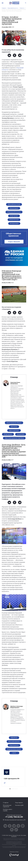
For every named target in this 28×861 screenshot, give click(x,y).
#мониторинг (14, 208)
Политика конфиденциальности (14, 843)
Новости (22, 8)
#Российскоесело (14, 741)
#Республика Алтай (14, 204)
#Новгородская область (14, 422)
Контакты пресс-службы (7, 810)
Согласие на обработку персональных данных (14, 847)
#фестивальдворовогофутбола (14, 438)
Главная (4, 8)
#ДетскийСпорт (14, 430)
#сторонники (14, 223)
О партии (5, 802)
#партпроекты (14, 745)
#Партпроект (8, 434)
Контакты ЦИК (19, 805)
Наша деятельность (13, 8)
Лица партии (19, 802)
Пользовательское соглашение (14, 841)
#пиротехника (14, 219)
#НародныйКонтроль (13, 212)
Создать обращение (14, 241)
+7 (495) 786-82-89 (14, 817)
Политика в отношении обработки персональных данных (14, 845)
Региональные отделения (7, 806)
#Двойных (14, 737)
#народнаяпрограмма (14, 749)
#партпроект (14, 216)
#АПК (14, 753)
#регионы (14, 426)
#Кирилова (20, 434)
